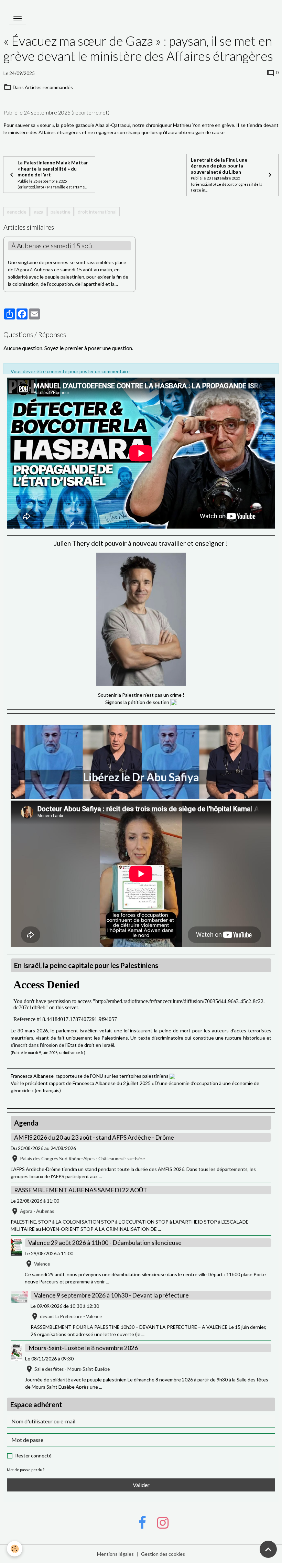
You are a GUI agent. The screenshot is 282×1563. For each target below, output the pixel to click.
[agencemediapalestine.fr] (172, 1076)
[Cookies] (14, 1548)
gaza (38, 212)
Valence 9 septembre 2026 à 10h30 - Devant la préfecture (111, 1295)
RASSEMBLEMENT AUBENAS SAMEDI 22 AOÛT (80, 1190)
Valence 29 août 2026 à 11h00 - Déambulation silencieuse (105, 1242)
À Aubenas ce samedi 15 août (53, 246)
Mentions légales (115, 1554)
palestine (60, 212)
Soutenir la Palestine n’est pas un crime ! (141, 695)
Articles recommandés (49, 87)
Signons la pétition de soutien (137, 702)
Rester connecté (33, 1455)
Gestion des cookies (163, 1554)
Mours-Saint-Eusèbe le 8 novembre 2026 (83, 1348)
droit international (97, 212)
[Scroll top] (268, 1549)
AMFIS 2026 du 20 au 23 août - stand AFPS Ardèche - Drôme (94, 1137)
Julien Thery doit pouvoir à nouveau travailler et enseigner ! (141, 543)
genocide (16, 212)
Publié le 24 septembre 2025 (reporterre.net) (56, 112)
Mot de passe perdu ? (25, 1469)
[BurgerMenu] (17, 18)
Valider (141, 1484)
